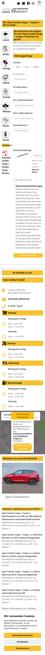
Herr (17, 67)
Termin (6, 140)
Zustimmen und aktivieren (22, 447)
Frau (26, 67)
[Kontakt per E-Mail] (23, 3)
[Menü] (3, 3)
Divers (36, 67)
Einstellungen (22, 642)
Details (6, 54)
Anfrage (6, 68)
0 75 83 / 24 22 (15, 306)
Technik (6, 97)
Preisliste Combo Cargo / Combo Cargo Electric (6, 165)
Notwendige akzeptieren (22, 635)
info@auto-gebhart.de (19, 299)
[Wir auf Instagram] (33, 3)
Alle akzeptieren (22, 648)
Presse (6, 126)
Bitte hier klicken (35, 171)
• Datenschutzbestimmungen (29, 184)
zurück (6, 40)
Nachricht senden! (28, 255)
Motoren (7, 111)
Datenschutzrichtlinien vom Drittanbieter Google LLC (22, 436)
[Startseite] (18, 3)
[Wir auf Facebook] (28, 3)
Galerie (6, 83)
